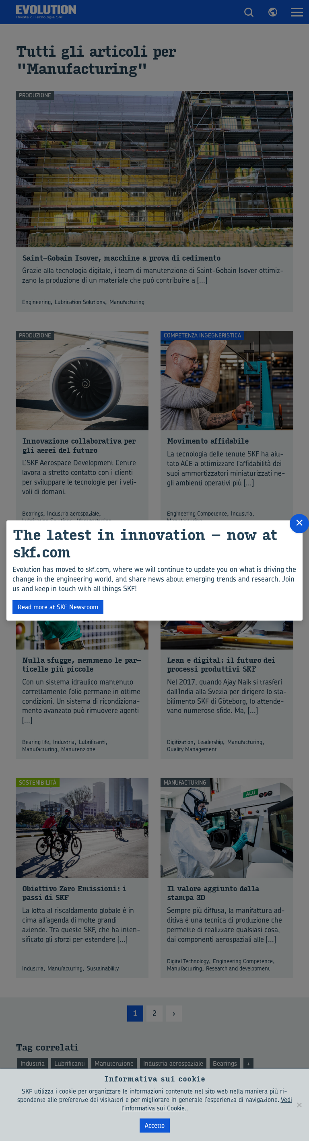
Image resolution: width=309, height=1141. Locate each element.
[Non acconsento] (299, 1105)
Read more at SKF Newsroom (58, 606)
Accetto (155, 1125)
